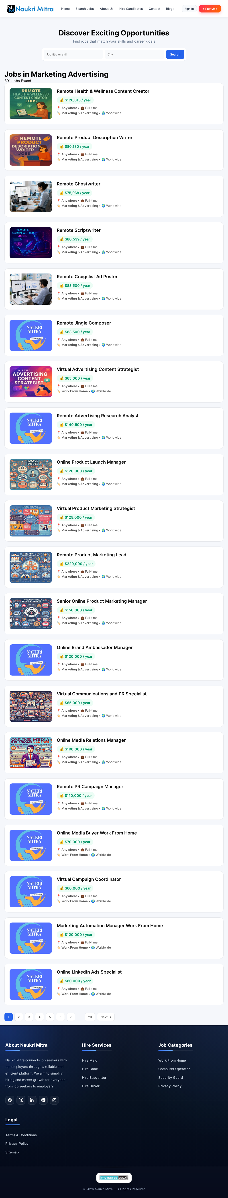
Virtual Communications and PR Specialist (102, 694)
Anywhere (69, 108)
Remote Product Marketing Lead (91, 554)
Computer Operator (174, 1069)
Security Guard (170, 1077)
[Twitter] (20, 1100)
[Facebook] (9, 1100)
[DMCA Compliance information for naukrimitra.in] (114, 1178)
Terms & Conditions (21, 1135)
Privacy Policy (170, 1086)
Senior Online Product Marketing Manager (102, 601)
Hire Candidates (131, 8)
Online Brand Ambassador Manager (95, 647)
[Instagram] (54, 1100)
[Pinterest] (43, 1100)
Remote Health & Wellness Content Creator (103, 91)
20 (90, 1017)
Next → (105, 1017)
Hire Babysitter (94, 1077)
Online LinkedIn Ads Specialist (89, 972)
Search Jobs (84, 8)
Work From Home (74, 391)
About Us (107, 8)
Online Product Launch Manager (91, 462)
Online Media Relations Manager (91, 740)
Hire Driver (91, 1086)
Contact (154, 8)
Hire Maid (89, 1060)
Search (175, 54)
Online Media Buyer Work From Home (97, 833)
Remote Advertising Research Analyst (98, 415)
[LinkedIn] (32, 1100)
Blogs (170, 8)
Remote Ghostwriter (78, 184)
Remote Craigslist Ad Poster (87, 276)
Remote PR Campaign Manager (90, 786)
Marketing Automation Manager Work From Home (110, 925)
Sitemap (12, 1152)
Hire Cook (90, 1069)
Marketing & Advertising (80, 113)
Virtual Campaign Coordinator (89, 879)
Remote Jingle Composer (84, 323)
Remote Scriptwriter (79, 230)
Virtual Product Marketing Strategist (96, 508)
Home (65, 8)
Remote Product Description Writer (94, 137)
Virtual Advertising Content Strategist (98, 369)
